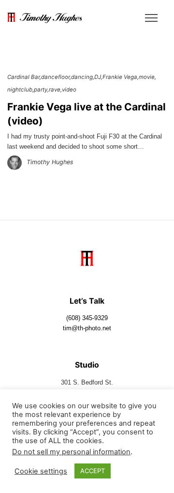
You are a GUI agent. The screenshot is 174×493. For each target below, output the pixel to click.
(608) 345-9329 (87, 318)
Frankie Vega (119, 77)
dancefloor (55, 77)
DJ (97, 77)
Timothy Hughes (50, 162)
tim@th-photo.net (87, 328)
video (69, 89)
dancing (82, 77)
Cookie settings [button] (40, 471)
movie (147, 77)
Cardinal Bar (23, 77)
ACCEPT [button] (92, 471)
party (40, 89)
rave (54, 89)
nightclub (19, 89)
